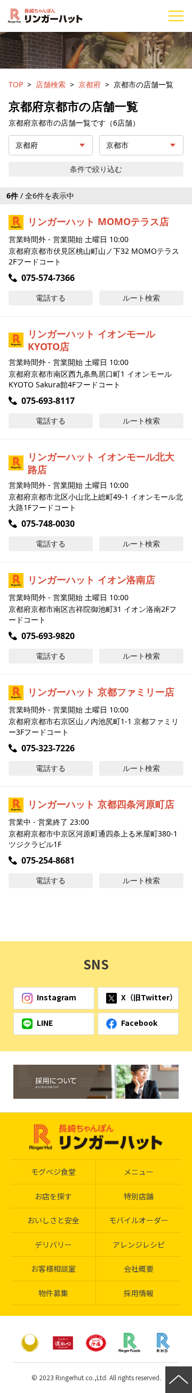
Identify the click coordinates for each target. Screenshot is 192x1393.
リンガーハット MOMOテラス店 (98, 221)
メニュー (139, 1171)
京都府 (89, 84)
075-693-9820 (48, 636)
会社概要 (139, 1268)
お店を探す (53, 1196)
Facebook (139, 1022)
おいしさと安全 (53, 1220)
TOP (16, 84)
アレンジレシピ (139, 1244)
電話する (51, 298)
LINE (45, 1022)
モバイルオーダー (139, 1220)
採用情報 (139, 1293)
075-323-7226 (48, 748)
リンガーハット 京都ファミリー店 (101, 691)
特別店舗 (139, 1196)
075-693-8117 (48, 401)
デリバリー (53, 1244)
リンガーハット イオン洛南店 (91, 579)
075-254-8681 (48, 860)
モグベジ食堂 (53, 1171)
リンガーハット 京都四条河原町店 (101, 804)
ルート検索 (141, 298)
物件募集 (53, 1293)
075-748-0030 (48, 523)
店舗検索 (51, 84)
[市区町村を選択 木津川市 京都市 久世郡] (141, 145)
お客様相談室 (53, 1268)
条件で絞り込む (96, 169)
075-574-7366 (48, 278)
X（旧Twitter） (149, 997)
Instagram (56, 997)
